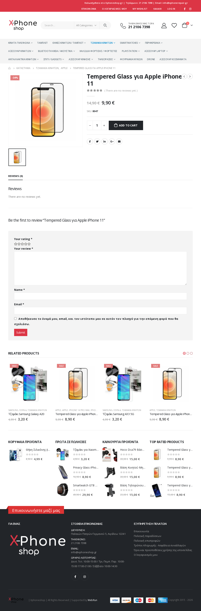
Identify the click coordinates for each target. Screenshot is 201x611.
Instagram (85, 577)
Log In (171, 8)
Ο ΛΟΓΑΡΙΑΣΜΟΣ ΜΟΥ (114, 8)
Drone (151, 59)
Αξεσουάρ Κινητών (19, 51)
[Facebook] (184, 8)
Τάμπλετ (42, 42)
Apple (58, 410)
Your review (23, 248)
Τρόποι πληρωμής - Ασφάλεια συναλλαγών (160, 545)
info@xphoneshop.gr (84, 552)
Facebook (90, 141)
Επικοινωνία (88, 8)
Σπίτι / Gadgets (52, 59)
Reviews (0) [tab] (15, 176)
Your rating (23, 239)
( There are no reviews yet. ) (120, 90)
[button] (184, 353)
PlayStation (129, 51)
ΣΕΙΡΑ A (22, 410)
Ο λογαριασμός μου (146, 555)
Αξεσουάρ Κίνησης (79, 59)
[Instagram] (190, 8)
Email (119, 141)
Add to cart (128, 125)
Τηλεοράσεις (105, 59)
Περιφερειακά (152, 42)
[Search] (105, 25)
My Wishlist (140, 8)
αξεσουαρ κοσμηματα (173, 59)
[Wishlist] (174, 25)
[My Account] (163, 25)
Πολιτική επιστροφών (147, 540)
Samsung (13, 410)
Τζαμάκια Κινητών (101, 42)
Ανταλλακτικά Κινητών (22, 59)
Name (19, 290)
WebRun (92, 599)
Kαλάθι (157, 8)
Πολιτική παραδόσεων (147, 536)
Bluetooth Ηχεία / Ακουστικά (55, 51)
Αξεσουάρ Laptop (154, 51)
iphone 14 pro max (79, 410)
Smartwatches (129, 42)
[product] (15, 454)
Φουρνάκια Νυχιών (131, 59)
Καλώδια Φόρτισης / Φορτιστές (98, 51)
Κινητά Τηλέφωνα (19, 42)
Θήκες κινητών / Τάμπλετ (67, 42)
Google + (112, 141)
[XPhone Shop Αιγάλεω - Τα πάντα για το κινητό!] (23, 25)
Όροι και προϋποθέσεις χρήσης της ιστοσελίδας (163, 550)
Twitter (97, 141)
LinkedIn (104, 141)
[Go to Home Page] (9, 68)
